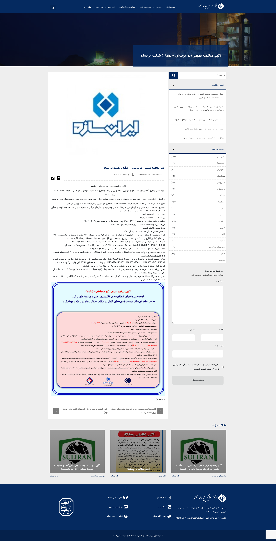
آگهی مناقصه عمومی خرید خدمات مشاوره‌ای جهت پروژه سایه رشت (133, 410)
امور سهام (111, 7)
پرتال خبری (99, 7)
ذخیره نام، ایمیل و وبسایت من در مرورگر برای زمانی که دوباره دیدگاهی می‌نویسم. (196, 367)
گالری (223, 234)
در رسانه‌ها (220, 189)
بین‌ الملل (221, 176)
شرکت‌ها (221, 221)
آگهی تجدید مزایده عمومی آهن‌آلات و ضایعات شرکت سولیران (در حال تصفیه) (77, 467)
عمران (222, 227)
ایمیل (191, 329)
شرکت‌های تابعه (145, 7)
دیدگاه (222, 195)
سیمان (222, 215)
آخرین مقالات (218, 85)
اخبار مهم (221, 156)
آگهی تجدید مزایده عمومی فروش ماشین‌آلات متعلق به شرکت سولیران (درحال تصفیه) (199, 467)
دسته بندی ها (218, 149)
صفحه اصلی (170, 7)
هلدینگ (222, 253)
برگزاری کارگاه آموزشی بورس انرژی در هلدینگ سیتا (203, 138)
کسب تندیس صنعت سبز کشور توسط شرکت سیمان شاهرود (199, 119)
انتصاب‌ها (221, 163)
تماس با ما (87, 7)
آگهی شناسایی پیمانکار (138, 468)
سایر (223, 208)
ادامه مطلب (175, 476)
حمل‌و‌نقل (221, 182)
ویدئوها (222, 260)
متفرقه (222, 240)
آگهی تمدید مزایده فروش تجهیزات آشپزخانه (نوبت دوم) (85, 410)
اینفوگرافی (221, 169)
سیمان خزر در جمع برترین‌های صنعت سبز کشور (204, 129)
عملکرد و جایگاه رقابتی (127, 7)
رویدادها (221, 202)
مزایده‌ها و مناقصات (217, 247)
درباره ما (158, 7)
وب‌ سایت (219, 346)
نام (221, 329)
